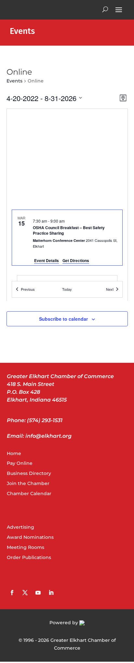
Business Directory (29, 473)
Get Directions (75, 260)
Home (14, 453)
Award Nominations (30, 537)
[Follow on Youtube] (38, 592)
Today (67, 289)
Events (14, 81)
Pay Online (20, 463)
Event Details (46, 260)
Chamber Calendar (29, 493)
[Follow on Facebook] (12, 592)
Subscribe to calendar (63, 319)
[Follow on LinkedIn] (51, 592)
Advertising (20, 527)
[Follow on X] (25, 592)
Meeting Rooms (25, 547)
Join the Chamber (28, 483)
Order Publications (29, 557)
